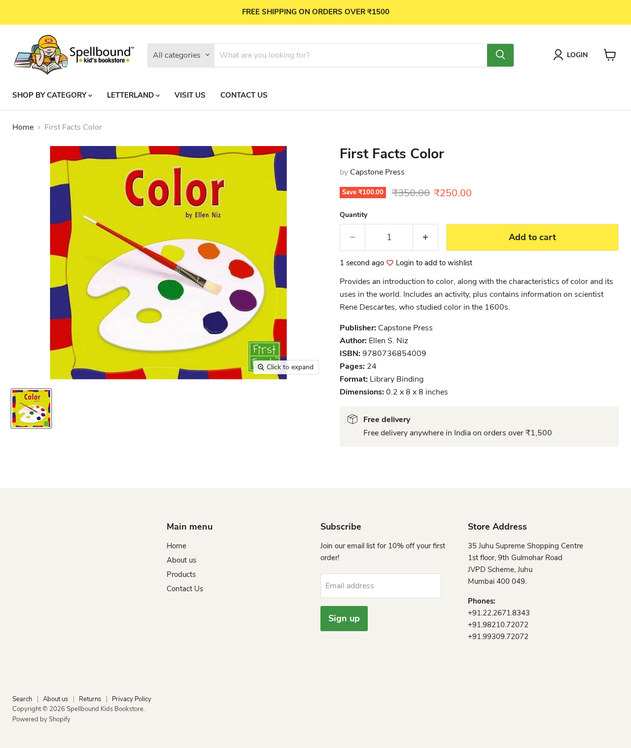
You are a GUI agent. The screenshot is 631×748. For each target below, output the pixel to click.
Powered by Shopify (41, 719)
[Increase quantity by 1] (425, 237)
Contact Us (244, 95)
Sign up (344, 618)
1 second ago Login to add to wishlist (406, 263)
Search (22, 699)
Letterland (131, 95)
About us (181, 560)
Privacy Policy (131, 699)
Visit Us (190, 95)
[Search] (500, 54)
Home (23, 127)
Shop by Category (50, 95)
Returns (90, 699)
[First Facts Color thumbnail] (31, 408)
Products (181, 574)
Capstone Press (377, 172)
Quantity (353, 215)
